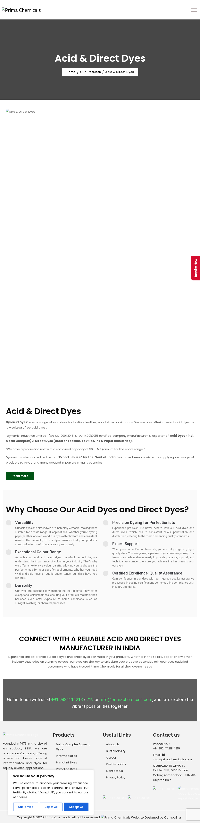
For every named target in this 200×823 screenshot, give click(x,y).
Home (71, 72)
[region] (51, 792)
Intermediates (66, 756)
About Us (112, 744)
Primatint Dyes (66, 762)
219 (90, 699)
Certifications (116, 764)
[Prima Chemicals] (21, 9)
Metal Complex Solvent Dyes (73, 746)
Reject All (51, 807)
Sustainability (115, 751)
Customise (25, 807)
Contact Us (114, 771)
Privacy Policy (115, 777)
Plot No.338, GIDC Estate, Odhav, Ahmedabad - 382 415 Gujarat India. (174, 775)
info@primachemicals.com (126, 699)
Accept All (76, 807)
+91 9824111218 (67, 699)
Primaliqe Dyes (66, 769)
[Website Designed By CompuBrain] (142, 817)
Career (111, 757)
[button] (20, 476)
